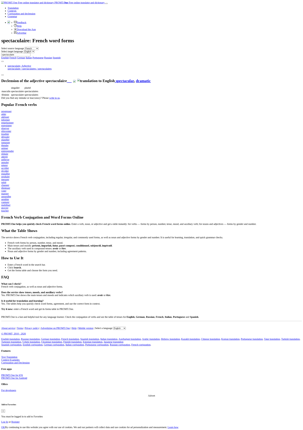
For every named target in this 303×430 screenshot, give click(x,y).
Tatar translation (272, 339)
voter (3, 191)
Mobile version (85, 328)
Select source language (12, 48)
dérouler (5, 137)
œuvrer (4, 208)
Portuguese (38, 57)
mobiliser (5, 205)
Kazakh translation (190, 339)
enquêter (5, 173)
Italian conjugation (74, 344)
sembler (5, 199)
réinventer (6, 131)
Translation (13, 8)
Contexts (12, 10)
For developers (8, 390)
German (21, 57)
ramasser (5, 142)
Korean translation (230, 339)
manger (5, 193)
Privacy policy (32, 328)
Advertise (21, 33)
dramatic (143, 81)
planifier (5, 139)
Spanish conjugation (11, 344)
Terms (20, 328)
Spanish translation (89, 339)
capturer (5, 202)
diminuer (5, 188)
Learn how (173, 427)
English (5, 57)
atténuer (5, 117)
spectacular (124, 81)
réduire (4, 154)
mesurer (5, 179)
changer (5, 185)
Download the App (26, 29)
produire (5, 176)
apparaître (6, 196)
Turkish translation (290, 339)
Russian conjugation (120, 344)
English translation (10, 339)
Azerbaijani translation (130, 339)
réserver (5, 128)
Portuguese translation (252, 339)
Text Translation (9, 357)
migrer (4, 165)
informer (5, 120)
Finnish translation (72, 342)
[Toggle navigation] (106, 3)
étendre (5, 145)
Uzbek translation (31, 342)
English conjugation (33, 344)
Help (19, 26)
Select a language (103, 328)
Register (15, 422)
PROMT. (79, 2)
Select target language (12, 51)
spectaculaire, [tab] (30, 67)
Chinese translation (210, 339)
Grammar (12, 16)
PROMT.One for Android (14, 378)
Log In (4, 422)
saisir (3, 182)
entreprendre (7, 151)
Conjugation (21, 13)
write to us (54, 98)
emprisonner (7, 122)
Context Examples (10, 360)
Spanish (57, 57)
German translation (50, 339)
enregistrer (6, 125)
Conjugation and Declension (15, 362)
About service (8, 328)
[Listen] (69, 81)
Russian (48, 57)
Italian (29, 57)
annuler (5, 162)
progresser (6, 111)
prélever (5, 159)
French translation (70, 339)
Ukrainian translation (51, 342)
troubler (5, 134)
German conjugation (54, 344)
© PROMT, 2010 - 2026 (13, 333)
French (12, 57)
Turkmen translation (11, 342)
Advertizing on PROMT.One (55, 328)
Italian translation (108, 339)
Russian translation (30, 339)
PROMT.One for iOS (12, 375)
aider (3, 114)
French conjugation (141, 344)
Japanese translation (113, 342)
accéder (5, 168)
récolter (5, 171)
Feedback (21, 22)
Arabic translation (151, 339)
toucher (5, 210)
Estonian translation (92, 342)
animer (4, 148)
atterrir (4, 156)
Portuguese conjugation (97, 344)
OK (3, 427)
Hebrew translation (170, 339)
